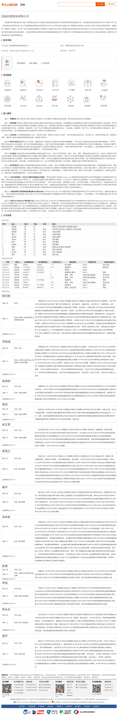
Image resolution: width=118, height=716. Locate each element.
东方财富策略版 (19, 690)
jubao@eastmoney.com (102, 699)
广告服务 (41, 706)
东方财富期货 (97, 682)
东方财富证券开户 (31, 685)
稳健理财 (69, 695)
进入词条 (100, 4)
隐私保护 (78, 706)
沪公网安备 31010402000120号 (63, 702)
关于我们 (22, 706)
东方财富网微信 (46, 687)
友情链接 (96, 706)
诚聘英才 (59, 706)
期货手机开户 (109, 685)
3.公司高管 (45, 63)
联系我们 (50, 706)
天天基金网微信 (82, 687)
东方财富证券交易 (31, 690)
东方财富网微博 (46, 685)
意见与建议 (44, 690)
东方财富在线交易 (31, 687)
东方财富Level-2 (19, 687)
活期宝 (69, 690)
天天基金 (58, 682)
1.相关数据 (20, 63)
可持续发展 (31, 706)
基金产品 (69, 693)
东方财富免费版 (19, 685)
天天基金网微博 (82, 685)
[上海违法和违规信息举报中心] (66, 712)
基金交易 (69, 687)
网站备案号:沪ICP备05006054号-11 (41, 702)
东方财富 (5, 682)
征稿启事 (87, 706)
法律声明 (69, 706)
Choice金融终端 (18, 693)
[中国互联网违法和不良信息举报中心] (84, 712)
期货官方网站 (109, 690)
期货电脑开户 (109, 687)
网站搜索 (111, 4)
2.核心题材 (33, 63)
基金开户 (69, 685)
